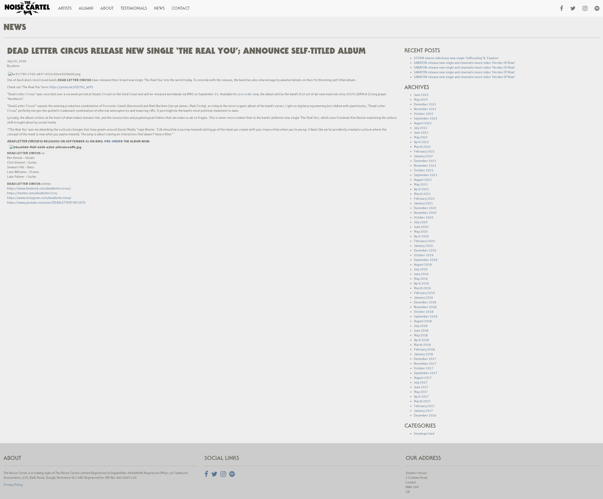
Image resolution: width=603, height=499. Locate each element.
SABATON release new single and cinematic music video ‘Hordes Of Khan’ (464, 63)
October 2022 (423, 114)
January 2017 (423, 411)
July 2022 (421, 128)
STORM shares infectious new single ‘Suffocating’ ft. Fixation (456, 58)
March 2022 (422, 147)
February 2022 (424, 151)
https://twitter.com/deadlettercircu (32, 193)
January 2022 (423, 156)
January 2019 (423, 298)
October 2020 (423, 217)
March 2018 (422, 345)
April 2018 (421, 340)
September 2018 (425, 316)
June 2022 (421, 133)
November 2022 (425, 109)
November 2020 (425, 213)
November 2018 (425, 307)
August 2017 (423, 378)
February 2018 (424, 349)
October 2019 (423, 255)
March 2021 (422, 194)
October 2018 (423, 312)
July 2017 (421, 382)
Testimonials (134, 8)
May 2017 (421, 392)
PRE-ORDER (113, 141)
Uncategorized (424, 434)
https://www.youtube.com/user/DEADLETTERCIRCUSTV (46, 203)
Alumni (86, 8)
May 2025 (421, 100)
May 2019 (421, 279)
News (159, 8)
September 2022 (425, 118)
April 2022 (421, 142)
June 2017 (421, 387)
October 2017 (423, 368)
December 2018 (425, 302)
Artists (65, 8)
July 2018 (421, 326)
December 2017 (425, 359)
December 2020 (425, 208)
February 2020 (424, 241)
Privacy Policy (13, 485)
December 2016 (425, 415)
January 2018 (423, 354)
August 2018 (423, 321)
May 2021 (421, 184)
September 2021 (425, 175)
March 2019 (422, 288)
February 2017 (424, 406)
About (107, 8)
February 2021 (424, 199)
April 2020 (421, 236)
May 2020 (421, 232)
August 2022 (423, 123)
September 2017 (425, 373)
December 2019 (425, 250)
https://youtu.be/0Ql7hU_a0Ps (71, 87)
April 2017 (421, 397)
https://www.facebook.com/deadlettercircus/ (39, 188)
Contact (181, 8)
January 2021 (423, 203)
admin (15, 66)
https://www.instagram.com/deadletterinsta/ (39, 198)
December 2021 (425, 161)
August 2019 (423, 265)
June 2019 (421, 274)
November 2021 (425, 166)
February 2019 (424, 293)
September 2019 (425, 260)
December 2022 (425, 104)
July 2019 (421, 269)
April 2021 (421, 189)
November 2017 (425, 364)
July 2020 (421, 222)
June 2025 (421, 95)
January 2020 (423, 246)
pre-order (245, 94)
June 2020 (421, 227)
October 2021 (423, 170)
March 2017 (422, 401)
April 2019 (421, 283)
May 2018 (421, 335)
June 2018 (421, 331)
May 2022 (421, 137)
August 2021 (423, 180)
